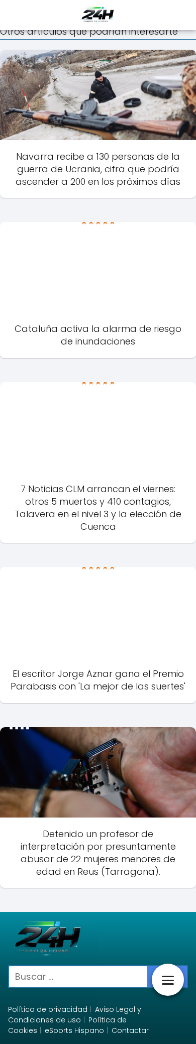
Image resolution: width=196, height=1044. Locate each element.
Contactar (130, 1030)
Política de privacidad (47, 1009)
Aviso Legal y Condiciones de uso (74, 1014)
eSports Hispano (74, 1030)
